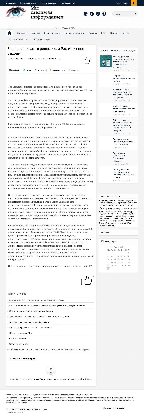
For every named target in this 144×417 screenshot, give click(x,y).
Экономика (31, 58)
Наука (124, 214)
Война (108, 203)
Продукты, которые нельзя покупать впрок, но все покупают (124, 141)
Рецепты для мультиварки (111, 200)
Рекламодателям (28, 3)
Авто (133, 200)
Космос (125, 33)
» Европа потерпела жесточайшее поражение (29, 327)
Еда (129, 203)
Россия (114, 218)
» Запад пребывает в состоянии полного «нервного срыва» (35, 299)
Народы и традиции (74, 33)
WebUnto (21, 412)
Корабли (112, 211)
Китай (134, 209)
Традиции (121, 223)
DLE (27, 409)
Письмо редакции (48, 3)
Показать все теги (107, 225)
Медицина (103, 214)
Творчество (129, 221)
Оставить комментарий (22, 358)
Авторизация (122, 3)
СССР (103, 33)
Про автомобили (68, 3)
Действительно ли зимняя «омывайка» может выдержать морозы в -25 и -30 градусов (122, 125)
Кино (130, 209)
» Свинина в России (17, 338)
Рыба (119, 218)
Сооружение (117, 220)
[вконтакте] (98, 14)
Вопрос (114, 203)
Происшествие (127, 216)
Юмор (129, 223)
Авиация (126, 200)
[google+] (104, 14)
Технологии (111, 223)
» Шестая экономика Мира (20, 332)
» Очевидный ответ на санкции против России (30, 310)
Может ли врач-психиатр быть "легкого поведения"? (124, 108)
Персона (108, 216)
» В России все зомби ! (18, 344)
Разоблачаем (104, 218)
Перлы (101, 216)
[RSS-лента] (85, 14)
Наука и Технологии (17, 39)
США (130, 218)
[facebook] (92, 14)
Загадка (109, 205)
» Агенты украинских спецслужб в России (28, 321)
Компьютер (103, 211)
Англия (102, 203)
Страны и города (52, 33)
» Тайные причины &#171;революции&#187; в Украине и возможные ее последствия (48, 349)
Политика (35, 33)
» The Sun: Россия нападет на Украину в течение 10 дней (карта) (38, 316)
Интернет (130, 205)
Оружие (114, 33)
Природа (20, 33)
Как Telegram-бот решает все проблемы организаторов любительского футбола (123, 62)
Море (119, 214)
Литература (128, 211)
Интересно (119, 205)
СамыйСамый (104, 221)
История (93, 33)
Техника (102, 223)
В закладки (11, 3)
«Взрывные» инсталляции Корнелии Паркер (124, 78)
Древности (122, 203)
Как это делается (119, 209)
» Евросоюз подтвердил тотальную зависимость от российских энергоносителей (46, 305)
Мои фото (112, 214)
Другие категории (41, 39)
